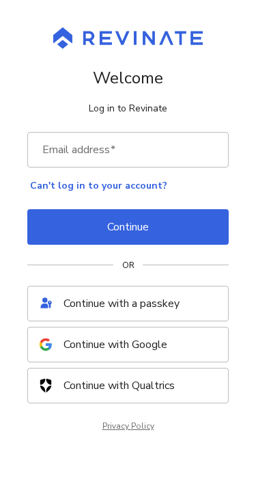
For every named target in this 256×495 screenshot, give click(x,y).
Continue (128, 227)
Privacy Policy (128, 425)
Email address (78, 150)
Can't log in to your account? (98, 185)
